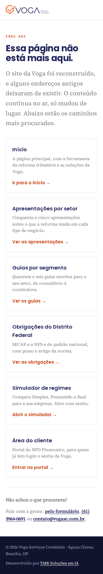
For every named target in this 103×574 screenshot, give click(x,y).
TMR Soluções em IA (59, 563)
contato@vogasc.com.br (59, 518)
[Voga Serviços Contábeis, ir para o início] (27, 9)
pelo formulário (62, 511)
